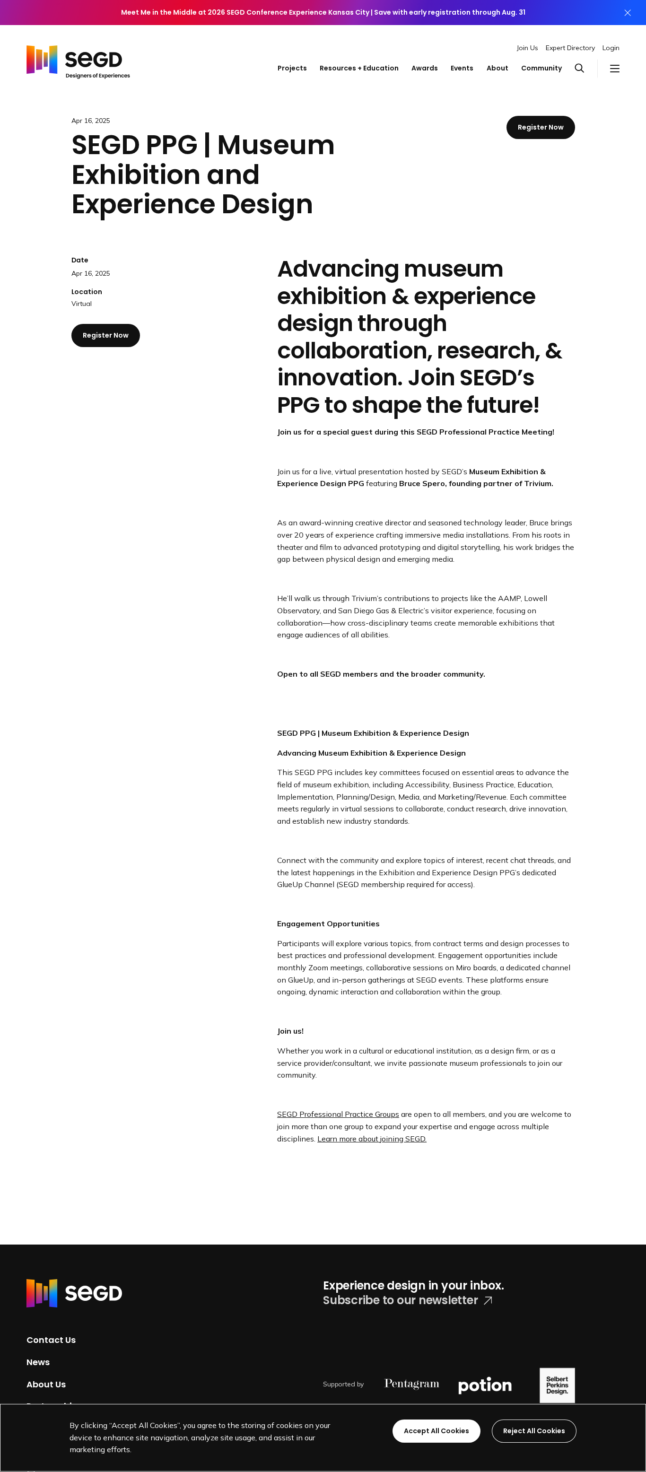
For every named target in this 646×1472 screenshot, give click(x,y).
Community (541, 68)
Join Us (527, 48)
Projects (292, 68)
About (497, 68)
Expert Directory (570, 48)
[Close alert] (627, 12)
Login (611, 48)
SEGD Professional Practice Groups (338, 1114)
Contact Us (51, 1340)
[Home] (78, 59)
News (38, 1362)
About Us (46, 1384)
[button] (586, 68)
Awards (424, 68)
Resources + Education (359, 68)
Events (462, 68)
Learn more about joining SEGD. (372, 1138)
